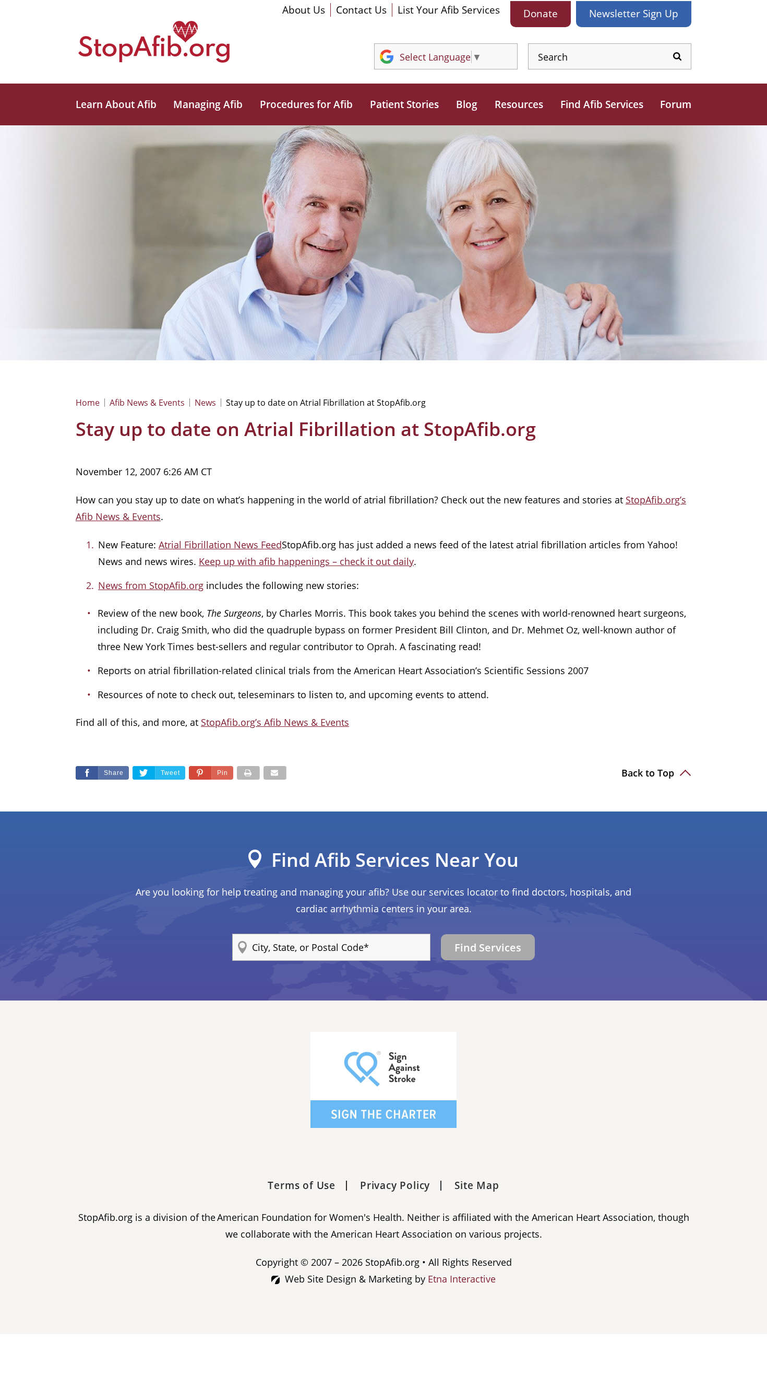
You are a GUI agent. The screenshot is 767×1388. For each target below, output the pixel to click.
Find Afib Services (601, 104)
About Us (303, 10)
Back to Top (649, 773)
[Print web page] (248, 773)
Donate (540, 13)
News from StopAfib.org (150, 585)
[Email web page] (274, 773)
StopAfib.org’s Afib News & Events (275, 722)
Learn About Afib (116, 104)
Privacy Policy (395, 1185)
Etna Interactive (462, 1279)
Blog (466, 104)
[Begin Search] (677, 56)
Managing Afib (208, 104)
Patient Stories (404, 104)
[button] (211, 773)
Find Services (487, 947)
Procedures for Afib (306, 104)
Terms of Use (301, 1185)
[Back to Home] (154, 41)
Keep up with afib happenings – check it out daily (306, 561)
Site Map (476, 1185)
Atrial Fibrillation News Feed (220, 544)
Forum (675, 104)
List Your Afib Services (449, 10)
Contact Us (361, 10)
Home (88, 402)
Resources (519, 104)
